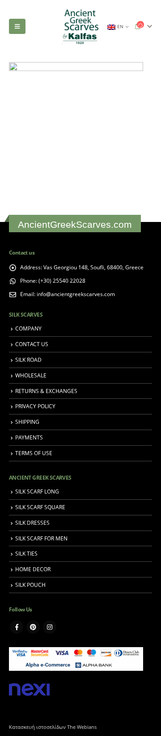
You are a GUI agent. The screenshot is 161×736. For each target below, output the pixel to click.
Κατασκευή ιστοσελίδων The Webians (53, 727)
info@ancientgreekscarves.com (76, 293)
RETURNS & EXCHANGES (46, 390)
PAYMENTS (29, 437)
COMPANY (28, 328)
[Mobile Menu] (17, 26)
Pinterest (33, 627)
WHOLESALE (31, 375)
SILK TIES (26, 553)
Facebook (16, 627)
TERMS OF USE (33, 452)
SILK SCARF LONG (37, 491)
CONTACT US (31, 343)
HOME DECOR (33, 569)
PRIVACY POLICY (35, 406)
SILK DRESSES (32, 522)
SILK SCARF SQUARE (40, 506)
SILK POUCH (30, 584)
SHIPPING (27, 421)
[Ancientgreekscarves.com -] (80, 26)
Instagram (49, 627)
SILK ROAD (28, 359)
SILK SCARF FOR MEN (41, 538)
